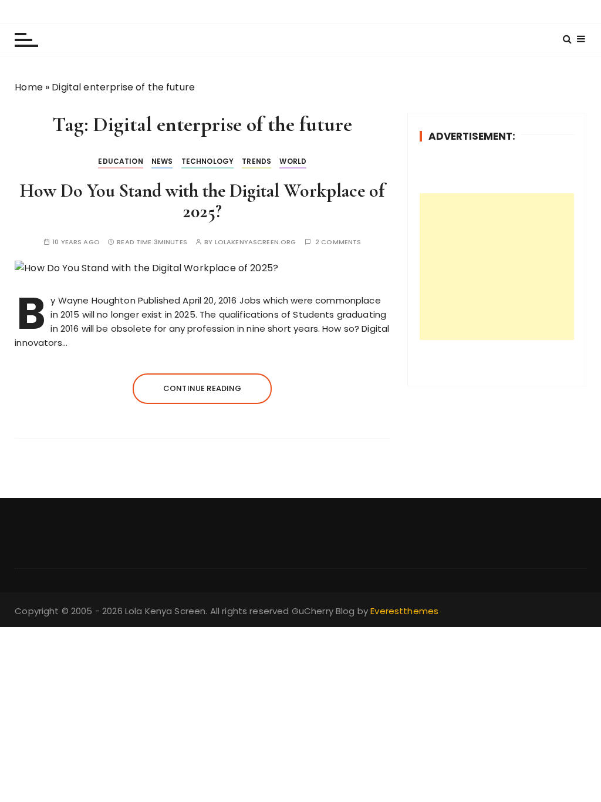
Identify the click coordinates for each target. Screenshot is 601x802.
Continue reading (202, 388)
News (162, 161)
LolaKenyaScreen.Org (255, 242)
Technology (207, 161)
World (292, 161)
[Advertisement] (497, 266)
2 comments (338, 242)
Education (120, 161)
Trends (256, 161)
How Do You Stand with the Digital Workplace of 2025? (202, 201)
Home (29, 87)
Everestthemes (404, 611)
